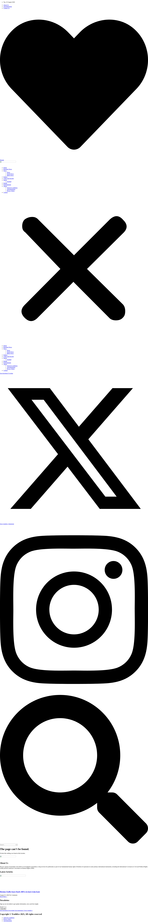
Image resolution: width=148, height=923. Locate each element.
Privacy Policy (11, 191)
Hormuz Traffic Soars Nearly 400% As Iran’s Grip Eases (20, 892)
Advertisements (11, 189)
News (5, 170)
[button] (74, 269)
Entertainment (7, 184)
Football (9, 181)
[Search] (17, 845)
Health (5, 183)
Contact (5, 192)
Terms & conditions (12, 188)
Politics (5, 177)
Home (5, 167)
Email (2, 907)
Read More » (3, 896)
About (5, 186)
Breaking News (7, 169)
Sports (5, 180)
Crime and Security (8, 178)
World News (10, 174)
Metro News (10, 175)
